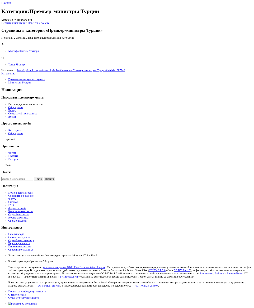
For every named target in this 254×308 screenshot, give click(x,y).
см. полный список (49, 285)
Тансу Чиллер (16, 64)
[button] (3, 139)
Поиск (6, 172)
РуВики (219, 273)
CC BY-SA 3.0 (157, 270)
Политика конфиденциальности (27, 291)
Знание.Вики (235, 273)
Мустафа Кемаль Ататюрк (23, 51)
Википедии (206, 273)
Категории (7, 73)
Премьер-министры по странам (26, 79)
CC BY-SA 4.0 (182, 270)
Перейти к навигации (14, 22)
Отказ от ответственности (23, 297)
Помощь (6, 2)
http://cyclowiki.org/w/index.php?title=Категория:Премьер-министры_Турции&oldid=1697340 (71, 70)
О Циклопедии (17, 294)
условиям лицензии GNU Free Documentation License (74, 267)
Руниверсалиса (69, 276)
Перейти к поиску (38, 22)
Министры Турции (19, 82)
